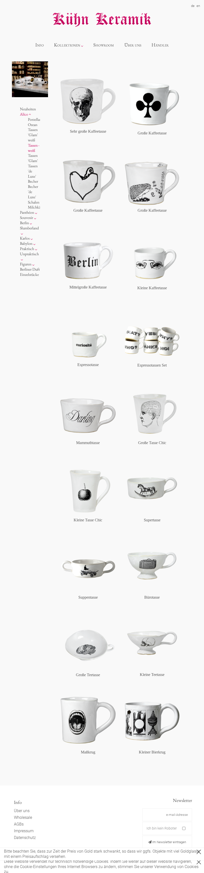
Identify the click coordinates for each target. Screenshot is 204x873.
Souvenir (26, 217)
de (193, 6)
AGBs (19, 824)
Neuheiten (28, 109)
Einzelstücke (29, 274)
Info (39, 45)
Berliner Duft (30, 269)
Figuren (25, 264)
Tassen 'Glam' (33, 158)
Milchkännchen (40, 207)
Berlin (24, 222)
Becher (33, 181)
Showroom (103, 45)
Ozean (32, 124)
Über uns (132, 45)
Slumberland (29, 228)
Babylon (26, 243)
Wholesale (23, 817)
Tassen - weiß (33, 148)
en (198, 6)
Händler (160, 45)
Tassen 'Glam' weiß (33, 135)
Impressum (24, 831)
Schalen (33, 202)
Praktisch (27, 248)
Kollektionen (67, 45)
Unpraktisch (29, 253)
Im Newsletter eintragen (169, 842)
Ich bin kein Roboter (162, 828)
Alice (24, 114)
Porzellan (35, 119)
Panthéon (27, 212)
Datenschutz (25, 837)
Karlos (25, 238)
